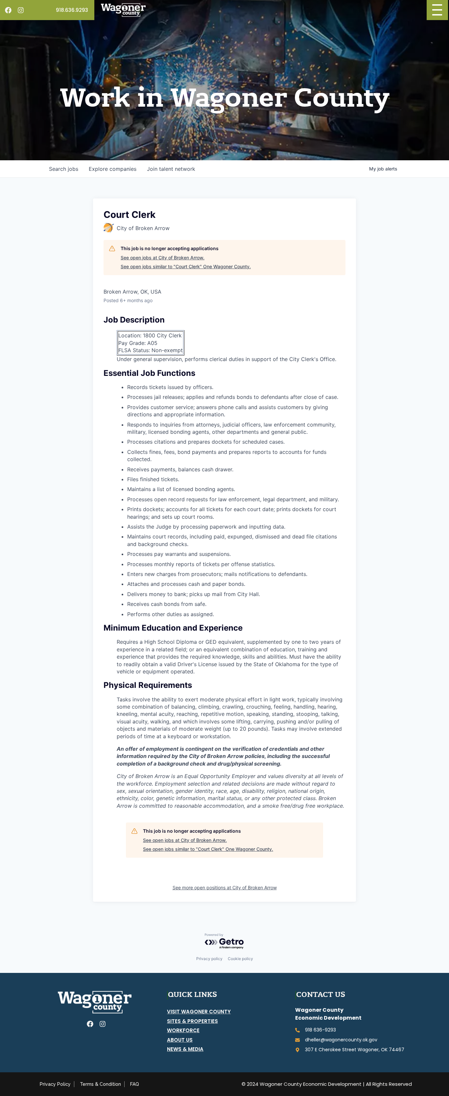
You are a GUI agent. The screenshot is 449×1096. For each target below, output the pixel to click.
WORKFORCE (183, 1030)
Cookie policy (240, 958)
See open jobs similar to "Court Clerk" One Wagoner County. (186, 266)
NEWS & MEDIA (185, 1049)
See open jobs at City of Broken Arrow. (162, 257)
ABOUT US (180, 1039)
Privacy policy (209, 958)
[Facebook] (8, 10)
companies (112, 169)
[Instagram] (20, 10)
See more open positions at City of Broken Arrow (225, 887)
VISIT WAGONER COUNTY (199, 1011)
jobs (63, 169)
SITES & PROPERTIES (192, 1021)
